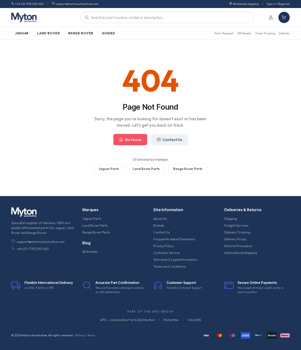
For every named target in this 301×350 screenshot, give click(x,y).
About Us (160, 219)
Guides (108, 33)
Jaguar (22, 33)
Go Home (133, 139)
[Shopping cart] (284, 17)
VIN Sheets (244, 33)
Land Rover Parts (146, 169)
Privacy (81, 335)
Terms (91, 335)
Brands (158, 225)
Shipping (230, 219)
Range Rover (80, 33)
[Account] (271, 17)
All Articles (90, 251)
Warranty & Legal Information (175, 259)
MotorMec (171, 320)
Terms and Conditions (169, 266)
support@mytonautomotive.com (77, 4)
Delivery (284, 33)
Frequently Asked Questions (174, 239)
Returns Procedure (238, 246)
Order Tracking (265, 33)
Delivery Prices (235, 239)
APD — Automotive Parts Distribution (127, 320)
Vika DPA (194, 320)
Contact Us (172, 139)
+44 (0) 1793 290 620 (29, 4)
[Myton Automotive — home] (24, 17)
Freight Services (236, 225)
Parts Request (224, 33)
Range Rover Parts (187, 169)
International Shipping (240, 253)
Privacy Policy (163, 246)
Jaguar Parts (109, 169)
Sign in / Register (278, 4)
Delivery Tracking (237, 232)
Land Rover (48, 33)
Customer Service (166, 253)
